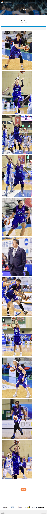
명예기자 (32, 16)
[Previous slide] (1, 507)
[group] (5, 507)
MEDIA (22, 22)
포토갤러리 (26, 16)
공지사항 (20, 16)
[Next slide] (45, 507)
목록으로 (23, 489)
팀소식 (15, 16)
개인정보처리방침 (44, 513)
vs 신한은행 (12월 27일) (9, 482)
